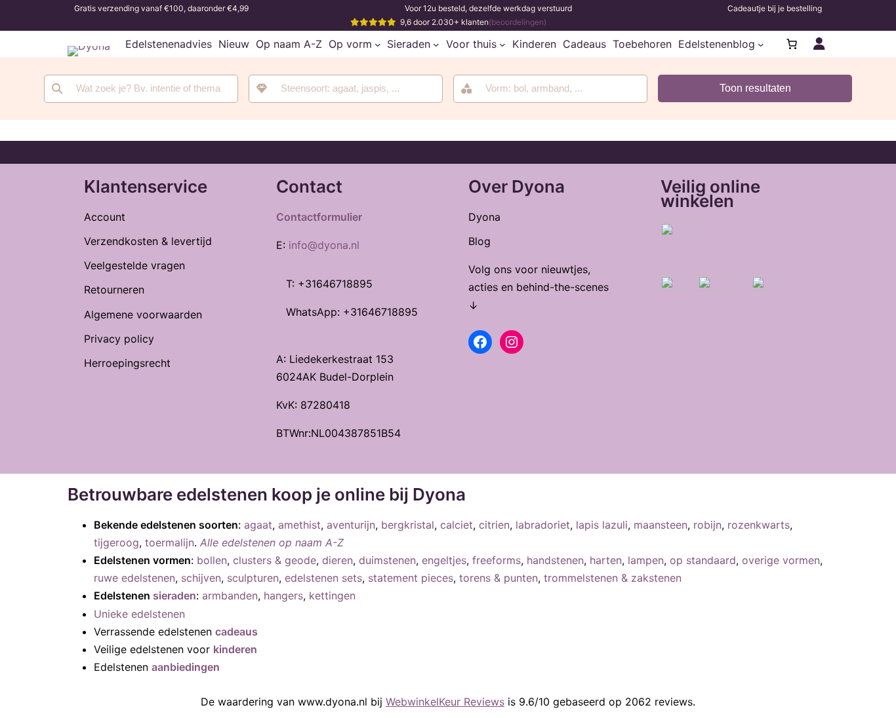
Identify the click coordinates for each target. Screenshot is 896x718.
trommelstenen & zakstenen (613, 577)
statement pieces (410, 577)
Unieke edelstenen (139, 613)
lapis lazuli (602, 524)
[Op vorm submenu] (378, 44)
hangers (283, 595)
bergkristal (407, 524)
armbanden (230, 595)
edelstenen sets (323, 577)
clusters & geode (274, 560)
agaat (258, 524)
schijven (201, 577)
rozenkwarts (758, 524)
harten (606, 560)
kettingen (332, 595)
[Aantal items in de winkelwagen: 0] (792, 44)
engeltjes (444, 560)
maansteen (660, 524)
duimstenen (387, 560)
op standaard (703, 560)
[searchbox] (354, 89)
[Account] (819, 44)
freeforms (496, 560)
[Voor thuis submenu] (502, 44)
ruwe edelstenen (134, 577)
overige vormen (781, 560)
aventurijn (351, 524)
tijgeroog (116, 542)
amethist (299, 524)
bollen (212, 560)
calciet (456, 524)
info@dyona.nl (324, 245)
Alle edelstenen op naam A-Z (272, 542)
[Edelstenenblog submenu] (761, 44)
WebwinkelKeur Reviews (445, 701)
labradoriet (543, 524)
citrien (494, 524)
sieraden (174, 595)
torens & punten (498, 577)
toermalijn (169, 542)
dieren (337, 560)
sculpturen (253, 577)
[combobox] (346, 89)
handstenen (555, 560)
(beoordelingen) (517, 22)
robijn (707, 524)
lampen (646, 560)
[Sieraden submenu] (436, 44)
